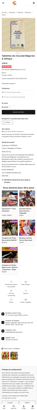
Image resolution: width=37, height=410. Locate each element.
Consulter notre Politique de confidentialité (15, 396)
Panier (11, 302)
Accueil (4, 12)
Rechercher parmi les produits (11, 286)
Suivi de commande (11, 294)
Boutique (12, 12)
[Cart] (34, 3)
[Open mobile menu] (3, 3)
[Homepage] (18, 2)
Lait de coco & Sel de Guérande (14, 97)
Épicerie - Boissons (24, 12)
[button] (7, 122)
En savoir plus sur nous (9, 398)
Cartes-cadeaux (25, 302)
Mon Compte (25, 284)
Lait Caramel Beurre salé (12, 92)
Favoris (25, 293)
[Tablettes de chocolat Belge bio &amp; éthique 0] (18, 35)
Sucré (4, 15)
